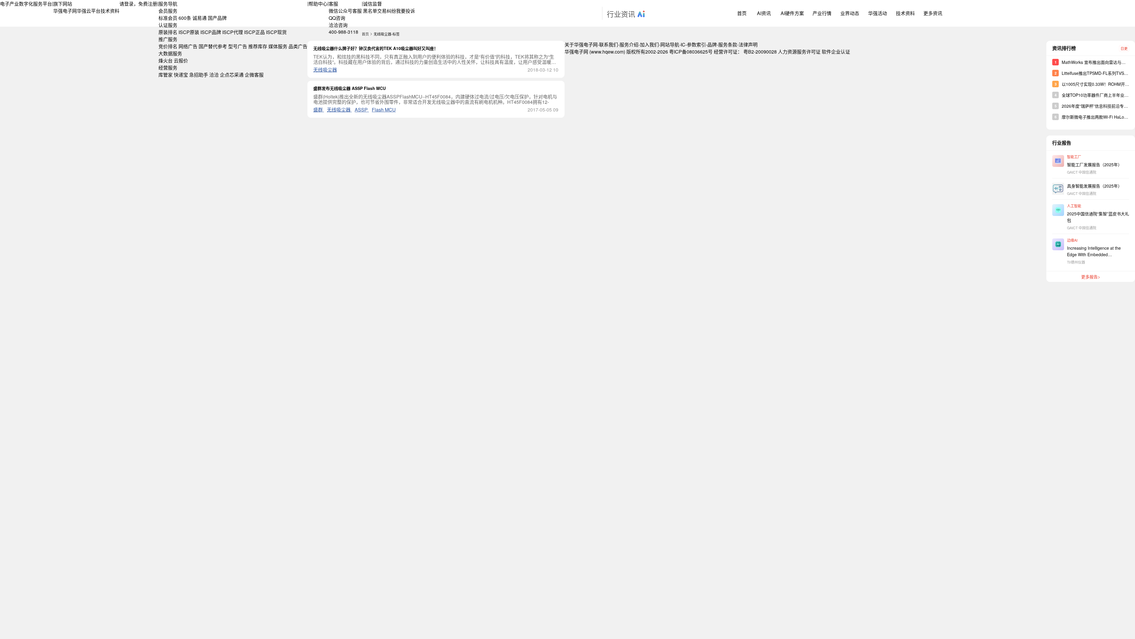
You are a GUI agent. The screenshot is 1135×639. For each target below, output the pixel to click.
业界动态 (849, 13)
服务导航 (167, 3)
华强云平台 (88, 10)
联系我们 (608, 44)
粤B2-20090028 (760, 51)
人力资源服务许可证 (799, 51)
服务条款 (727, 44)
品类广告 (297, 46)
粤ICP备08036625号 (691, 51)
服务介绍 (629, 44)
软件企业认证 (836, 51)
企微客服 (254, 74)
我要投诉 (405, 10)
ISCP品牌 (210, 32)
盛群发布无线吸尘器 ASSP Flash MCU (349, 88)
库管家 (165, 74)
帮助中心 (318, 3)
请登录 (126, 3)
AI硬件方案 (792, 13)
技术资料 (109, 10)
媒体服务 (277, 46)
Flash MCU (384, 109)
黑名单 (370, 10)
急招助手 (198, 74)
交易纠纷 (386, 10)
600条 (185, 17)
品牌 (712, 44)
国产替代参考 (213, 46)
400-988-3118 (343, 31)
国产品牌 (217, 17)
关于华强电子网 (581, 44)
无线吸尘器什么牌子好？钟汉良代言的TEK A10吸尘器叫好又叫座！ (375, 48)
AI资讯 (764, 13)
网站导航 (669, 44)
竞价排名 (167, 46)
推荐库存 (257, 46)
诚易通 (199, 17)
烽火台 (165, 60)
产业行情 (822, 13)
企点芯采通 (232, 74)
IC (683, 44)
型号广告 (237, 46)
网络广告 (188, 46)
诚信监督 (372, 3)
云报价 (181, 60)
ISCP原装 (189, 32)
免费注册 (147, 3)
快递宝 (181, 74)
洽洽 (214, 74)
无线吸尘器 (325, 69)
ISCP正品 (254, 32)
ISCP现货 (276, 32)
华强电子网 (65, 10)
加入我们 (649, 44)
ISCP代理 (232, 32)
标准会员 (167, 17)
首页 (742, 13)
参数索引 (696, 44)
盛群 (318, 109)
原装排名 (167, 32)
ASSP (362, 109)
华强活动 (877, 13)
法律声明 (748, 44)
